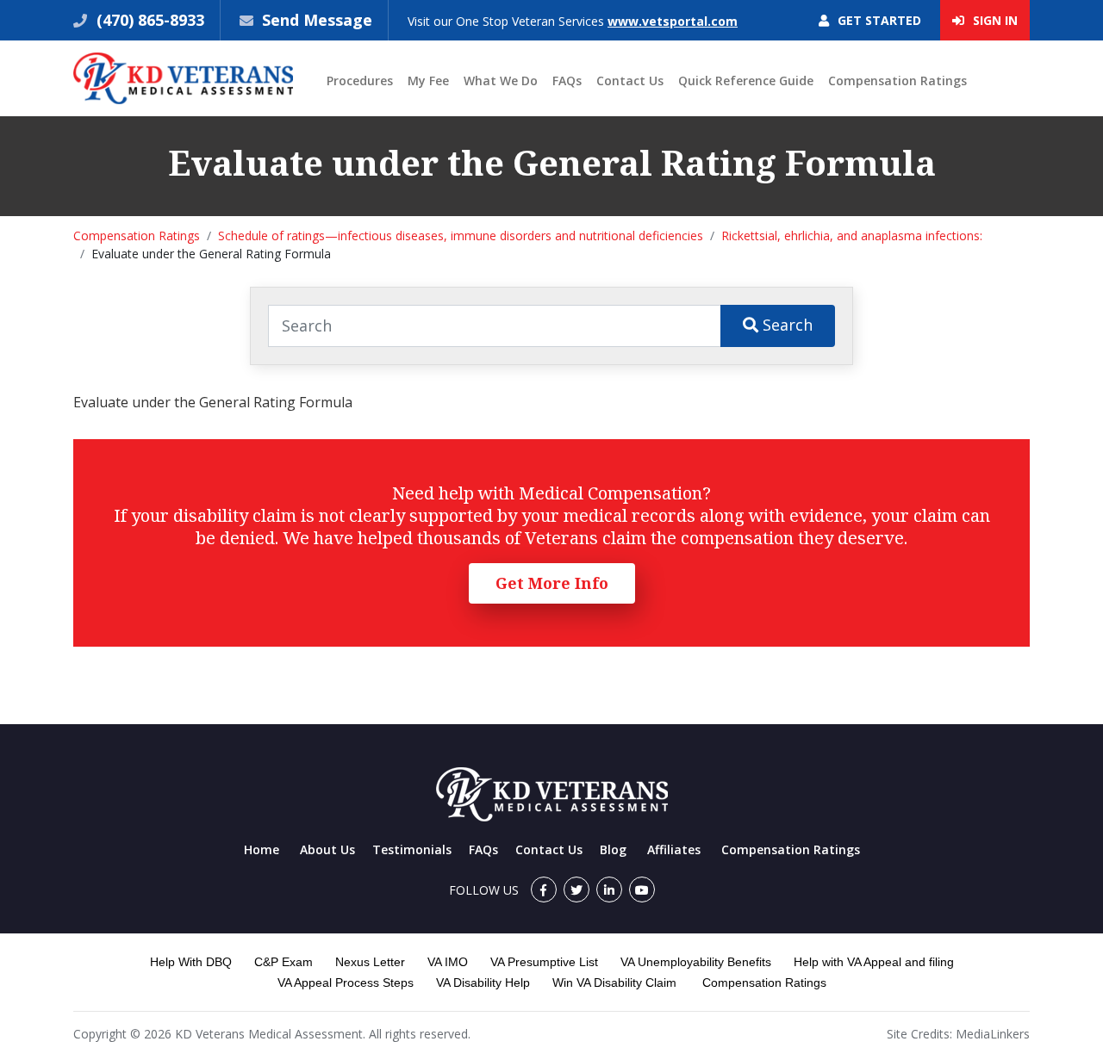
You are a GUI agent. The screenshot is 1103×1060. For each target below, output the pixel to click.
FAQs (567, 80)
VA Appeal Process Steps (345, 982)
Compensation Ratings (897, 80)
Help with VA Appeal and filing (874, 962)
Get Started (877, 20)
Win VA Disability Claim (614, 982)
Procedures (360, 80)
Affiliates (674, 849)
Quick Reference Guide (745, 80)
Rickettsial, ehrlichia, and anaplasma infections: (851, 235)
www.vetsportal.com (673, 21)
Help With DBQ (191, 962)
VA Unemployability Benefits (695, 962)
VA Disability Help (483, 982)
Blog (613, 849)
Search (785, 324)
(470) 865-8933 (148, 19)
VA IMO (447, 962)
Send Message (317, 19)
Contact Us (630, 80)
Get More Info (551, 583)
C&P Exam (283, 962)
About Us (327, 849)
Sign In (993, 20)
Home (261, 849)
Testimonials (412, 849)
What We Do (501, 80)
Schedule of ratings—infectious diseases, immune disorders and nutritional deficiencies (460, 235)
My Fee (428, 80)
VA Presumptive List (544, 962)
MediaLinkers (993, 1034)
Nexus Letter (370, 962)
